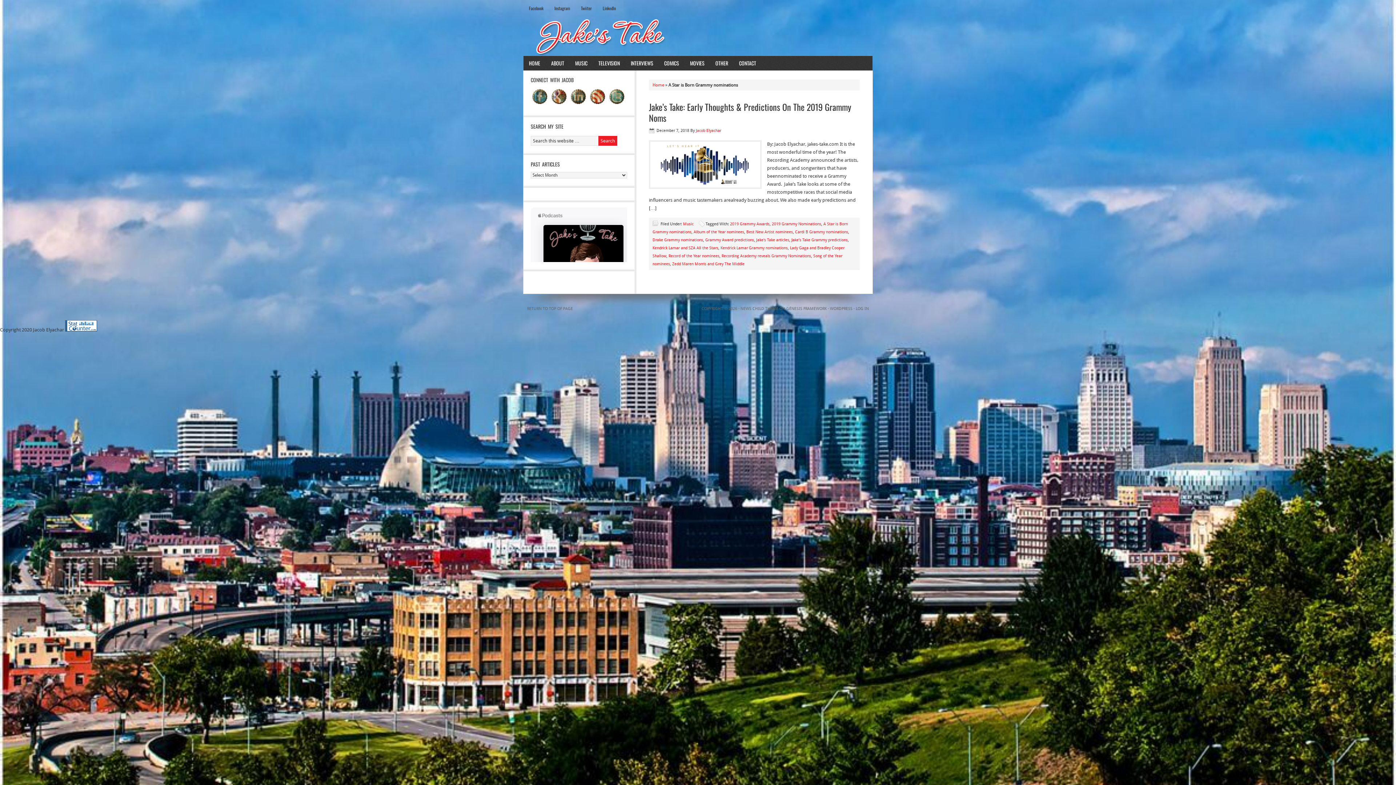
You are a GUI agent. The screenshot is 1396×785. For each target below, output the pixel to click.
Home (534, 63)
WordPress (841, 308)
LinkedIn (609, 8)
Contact (747, 63)
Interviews (642, 63)
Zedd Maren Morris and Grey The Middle (708, 264)
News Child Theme (759, 308)
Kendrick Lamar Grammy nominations (754, 248)
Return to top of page (550, 308)
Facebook (536, 8)
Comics (671, 63)
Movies (697, 63)
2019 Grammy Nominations (796, 224)
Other (721, 63)
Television (609, 63)
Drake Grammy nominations (678, 240)
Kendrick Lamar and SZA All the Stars (685, 248)
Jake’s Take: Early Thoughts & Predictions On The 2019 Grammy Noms (750, 112)
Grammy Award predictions (729, 240)
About (557, 63)
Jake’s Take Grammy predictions (819, 240)
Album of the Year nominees (719, 232)
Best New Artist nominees (769, 232)
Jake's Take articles (772, 240)
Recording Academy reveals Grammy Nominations (766, 256)
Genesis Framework (806, 308)
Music (581, 63)
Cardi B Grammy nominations (821, 232)
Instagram (562, 8)
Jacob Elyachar (708, 130)
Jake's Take (698, 36)
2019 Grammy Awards (750, 224)
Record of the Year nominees (694, 256)
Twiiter (586, 8)
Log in (862, 308)
